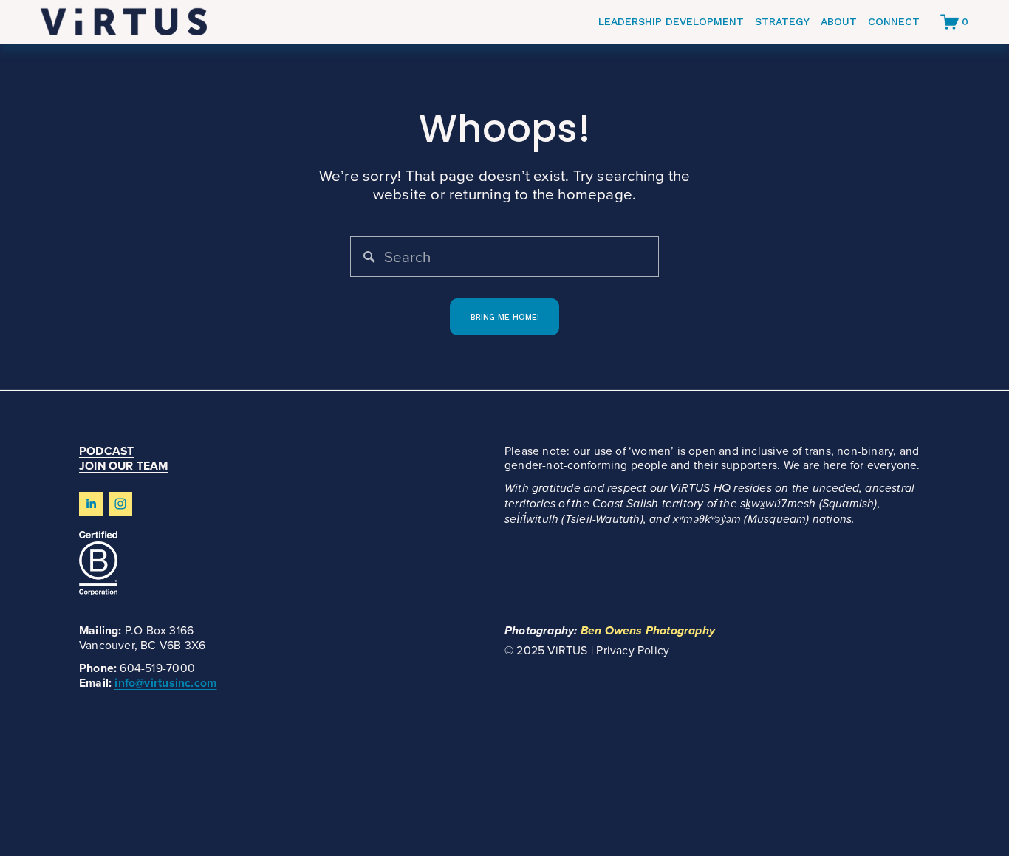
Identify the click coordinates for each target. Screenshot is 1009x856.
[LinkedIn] (91, 504)
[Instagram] (120, 504)
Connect (894, 21)
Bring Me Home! (505, 317)
